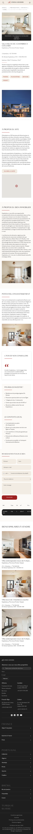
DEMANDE (25, 76)
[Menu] (29, 2)
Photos (5, 76)
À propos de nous (7, 686)
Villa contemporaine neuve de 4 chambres (17, 561)
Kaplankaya (24, 7)
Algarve (4, 758)
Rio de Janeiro (6, 789)
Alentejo (4, 762)
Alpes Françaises (7, 728)
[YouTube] (21, 715)
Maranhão (5, 793)
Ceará (3, 798)
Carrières (4, 695)
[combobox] (6, 473)
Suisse (6, 809)
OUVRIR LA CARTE (9, 171)
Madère (4, 775)
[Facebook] (15, 715)
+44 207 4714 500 (22, 690)
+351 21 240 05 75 (22, 709)
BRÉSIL (6, 786)
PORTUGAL (9, 750)
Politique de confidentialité (16, 820)
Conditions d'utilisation (22, 829)
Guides (4, 693)
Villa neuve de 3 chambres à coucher (17, 9)
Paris (3, 740)
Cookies (16, 817)
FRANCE (7, 724)
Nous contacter (6, 688)
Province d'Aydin (14, 7)
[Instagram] (12, 715)
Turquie (8, 806)
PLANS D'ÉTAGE (15, 76)
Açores (4, 771)
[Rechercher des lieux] (3, 2)
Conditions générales (16, 815)
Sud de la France (7, 735)
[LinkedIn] (18, 715)
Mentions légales (16, 822)
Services (4, 691)
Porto (3, 767)
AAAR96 (4, 9)
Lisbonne (4, 754)
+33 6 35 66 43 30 (7, 707)
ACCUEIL (4, 7)
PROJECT (5, 80)
